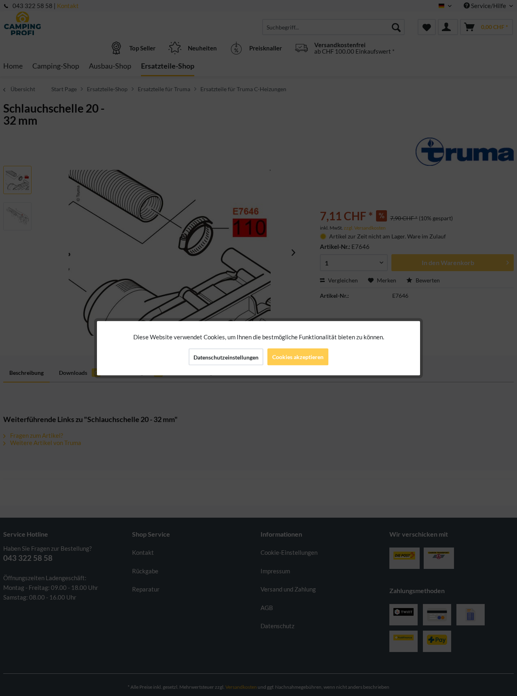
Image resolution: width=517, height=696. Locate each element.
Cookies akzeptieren (298, 356)
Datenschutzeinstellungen (225, 356)
